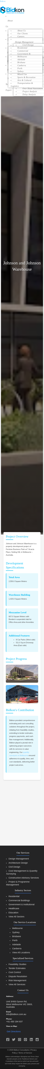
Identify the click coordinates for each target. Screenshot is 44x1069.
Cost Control (15, 972)
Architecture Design (18, 863)
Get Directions (14, 1031)
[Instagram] (19, 1039)
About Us (9, 23)
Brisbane (16, 936)
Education (13, 912)
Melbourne (17, 928)
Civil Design (14, 867)
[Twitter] (13, 1039)
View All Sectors (16, 916)
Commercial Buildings (19, 900)
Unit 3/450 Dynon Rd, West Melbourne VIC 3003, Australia (19, 1004)
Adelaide (16, 944)
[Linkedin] (31, 1039)
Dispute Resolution (18, 976)
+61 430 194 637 (14, 1021)
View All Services (17, 984)
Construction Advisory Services (24, 878)
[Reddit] (37, 1039)
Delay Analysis (29, 94)
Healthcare (14, 908)
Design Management (19, 859)
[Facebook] (8, 1039)
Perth (14, 940)
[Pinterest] (25, 1039)
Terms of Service (25, 1053)
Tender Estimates (17, 968)
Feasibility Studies (17, 964)
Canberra (16, 948)
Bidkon (3, 1)
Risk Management (17, 980)
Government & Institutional (21, 904)
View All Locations (21, 952)
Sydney (20, 71)
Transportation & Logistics (22, 84)
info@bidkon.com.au (16, 1014)
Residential (14, 896)
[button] (7, 23)
